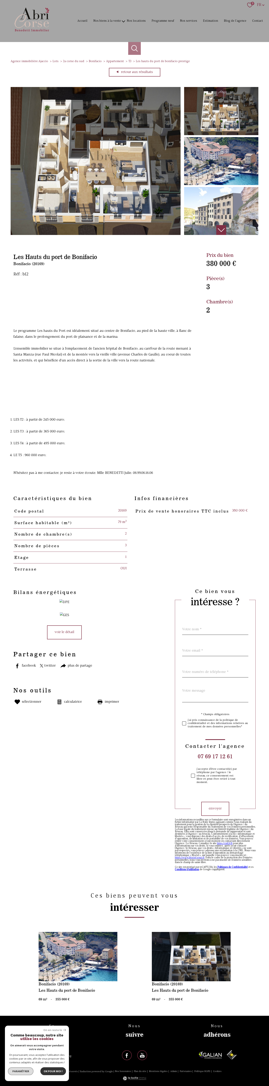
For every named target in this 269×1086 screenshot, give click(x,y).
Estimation (210, 21)
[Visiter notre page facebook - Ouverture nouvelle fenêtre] (127, 1055)
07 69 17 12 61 (215, 756)
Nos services (188, 21)
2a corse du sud (73, 61)
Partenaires (186, 1071)
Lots (55, 61)
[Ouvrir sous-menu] (123, 21)
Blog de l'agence (235, 21)
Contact (257, 21)
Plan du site (140, 1071)
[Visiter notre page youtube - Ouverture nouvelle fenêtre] (142, 1055)
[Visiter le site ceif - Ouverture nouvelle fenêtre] (232, 1054)
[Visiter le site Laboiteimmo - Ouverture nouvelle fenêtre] (134, 1079)
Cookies (217, 1071)
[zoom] (96, 234)
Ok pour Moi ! (53, 1071)
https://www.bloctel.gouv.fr (189, 858)
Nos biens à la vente (107, 21)
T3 (129, 61)
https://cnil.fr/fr (225, 843)
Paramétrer (20, 1071)
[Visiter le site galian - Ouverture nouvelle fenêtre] (210, 1054)
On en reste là (52, 1030)
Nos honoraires (123, 1071)
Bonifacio (95, 61)
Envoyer (215, 809)
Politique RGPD (202, 1071)
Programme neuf (163, 21)
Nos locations (136, 21)
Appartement (115, 61)
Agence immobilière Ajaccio (29, 61)
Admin (173, 1071)
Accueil (82, 21)
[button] (221, 230)
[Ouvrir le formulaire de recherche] (134, 48)
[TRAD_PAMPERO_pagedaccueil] (32, 32)
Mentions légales (158, 1071)
